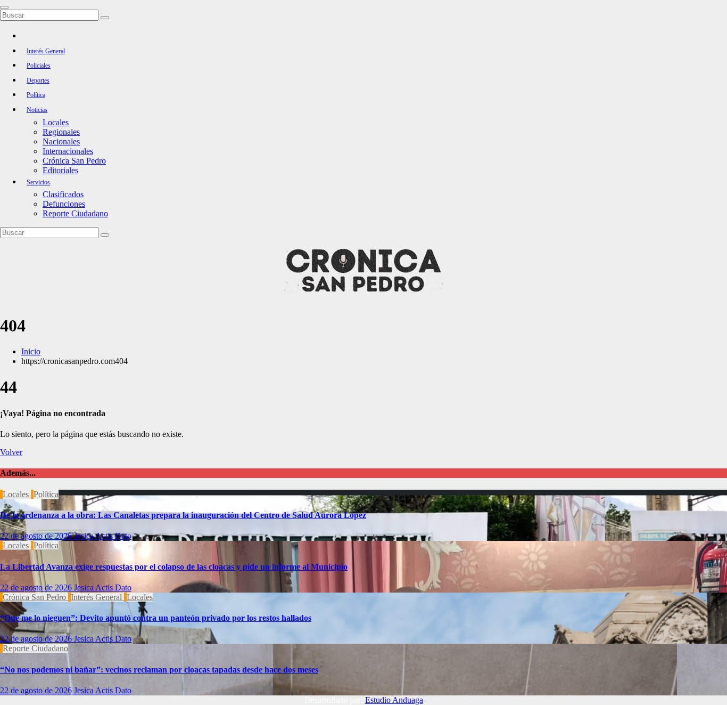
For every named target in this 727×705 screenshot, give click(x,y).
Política (36, 95)
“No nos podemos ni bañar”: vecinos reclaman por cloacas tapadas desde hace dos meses (159, 669)
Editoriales (60, 170)
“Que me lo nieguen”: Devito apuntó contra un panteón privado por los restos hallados (155, 617)
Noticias (37, 110)
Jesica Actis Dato (102, 535)
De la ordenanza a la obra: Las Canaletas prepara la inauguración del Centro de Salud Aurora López (183, 515)
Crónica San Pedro (74, 160)
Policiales (39, 65)
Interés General (46, 51)
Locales (56, 122)
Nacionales (61, 141)
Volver (11, 452)
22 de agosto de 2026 (37, 535)
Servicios (38, 182)
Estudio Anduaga (394, 699)
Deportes (38, 80)
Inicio (30, 351)
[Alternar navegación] (4, 7)
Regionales (61, 131)
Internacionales (68, 151)
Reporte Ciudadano (75, 213)
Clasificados (63, 194)
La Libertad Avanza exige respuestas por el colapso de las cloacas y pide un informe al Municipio (174, 566)
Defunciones (64, 203)
